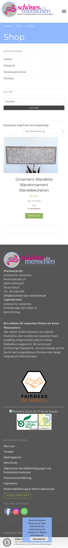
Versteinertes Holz (15, 72)
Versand (8, 452)
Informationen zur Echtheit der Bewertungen (33, 544)
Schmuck (9, 66)
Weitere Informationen (38, 534)
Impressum (10, 484)
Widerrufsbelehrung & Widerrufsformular (29, 489)
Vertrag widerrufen (17, 495)
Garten (8, 60)
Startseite (8, 26)
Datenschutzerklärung (17, 478)
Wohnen (9, 79)
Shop (19, 26)
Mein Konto (11, 463)
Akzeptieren (39, 539)
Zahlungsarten (12, 458)
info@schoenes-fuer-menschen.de (25, 296)
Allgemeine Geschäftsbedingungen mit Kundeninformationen (27, 471)
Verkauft (34, 215)
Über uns (9, 447)
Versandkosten (34, 208)
